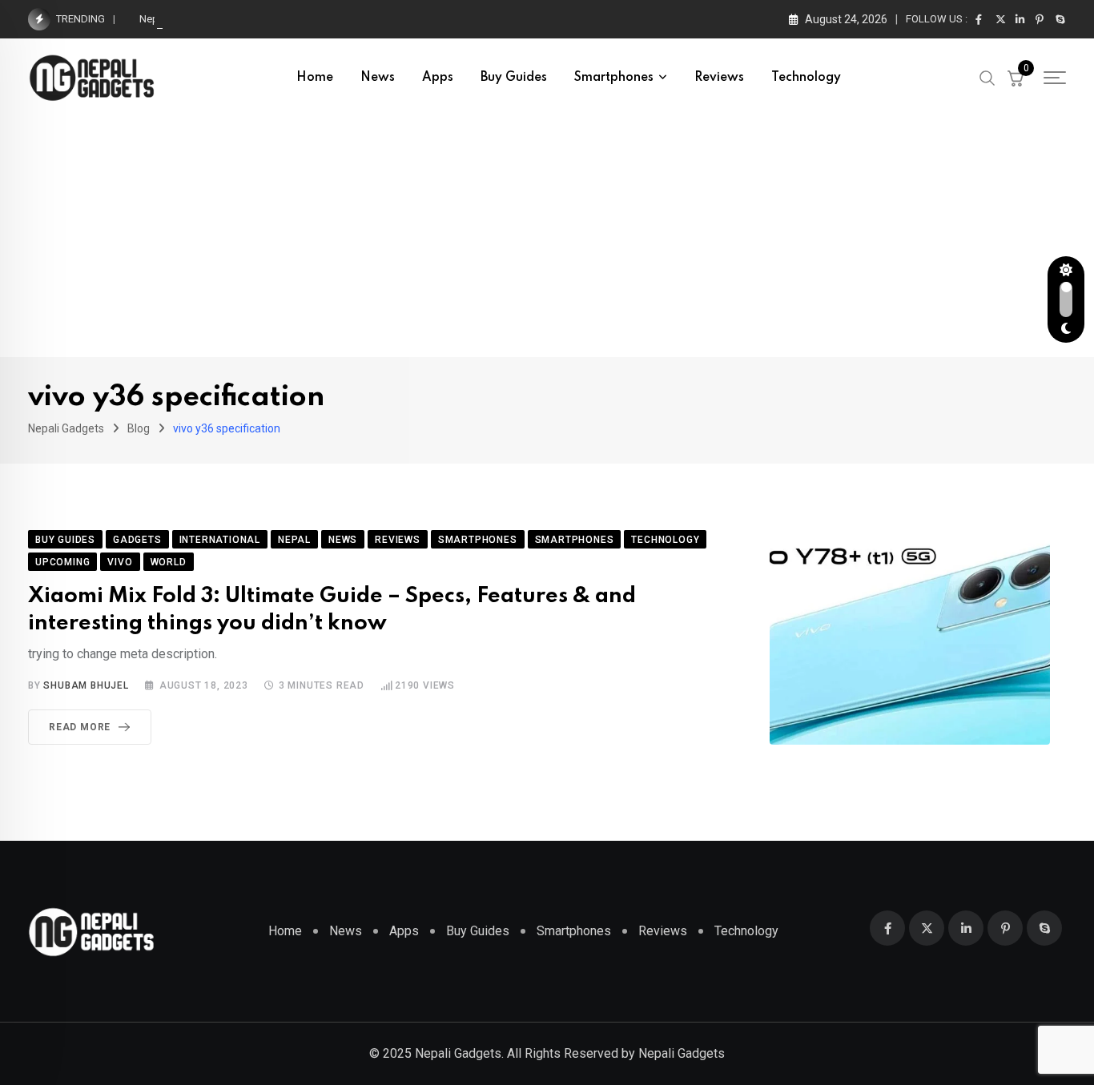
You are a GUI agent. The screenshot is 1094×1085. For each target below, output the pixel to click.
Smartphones (614, 77)
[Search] (987, 76)
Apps (437, 77)
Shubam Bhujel (85, 685)
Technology (806, 77)
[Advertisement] (547, 237)
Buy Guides (514, 77)
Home (314, 77)
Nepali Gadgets (681, 1053)
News (377, 77)
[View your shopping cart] (1016, 77)
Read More (80, 727)
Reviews (719, 77)
